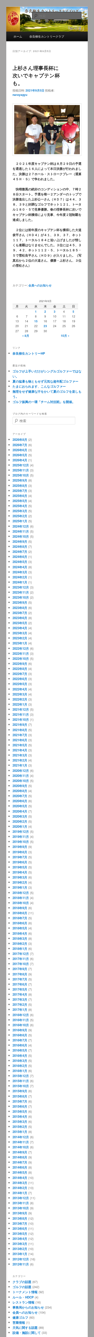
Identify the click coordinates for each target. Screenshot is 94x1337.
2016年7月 (20, 1040)
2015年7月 (20, 1101)
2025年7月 (20, 490)
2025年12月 (21, 465)
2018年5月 (20, 928)
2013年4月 (20, 1238)
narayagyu (20, 95)
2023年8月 (20, 607)
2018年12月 (21, 892)
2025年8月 (20, 485)
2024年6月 (20, 556)
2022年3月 (20, 694)
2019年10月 (21, 841)
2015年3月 (20, 1121)
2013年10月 (21, 1208)
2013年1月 (20, 1253)
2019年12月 (21, 831)
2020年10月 (21, 780)
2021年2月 (20, 760)
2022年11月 (21, 653)
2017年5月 (20, 989)
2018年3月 (20, 938)
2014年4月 (20, 1177)
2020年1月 (20, 826)
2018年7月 (20, 918)
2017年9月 (20, 968)
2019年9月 (20, 846)
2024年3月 (20, 572)
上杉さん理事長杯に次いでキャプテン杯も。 (36, 75)
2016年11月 (21, 1020)
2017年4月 (20, 994)
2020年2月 (20, 821)
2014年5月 (20, 1172)
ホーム (17, 36)
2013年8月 (20, 1218)
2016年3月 (20, 1060)
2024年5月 (20, 561)
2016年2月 (20, 1065)
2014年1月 (20, 1193)
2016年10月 (21, 1025)
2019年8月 (20, 852)
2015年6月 (20, 1106)
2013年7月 (20, 1223)
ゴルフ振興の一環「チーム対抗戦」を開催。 (44, 401)
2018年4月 (20, 933)
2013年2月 (20, 1248)
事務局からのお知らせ (28, 1307)
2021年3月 (20, 755)
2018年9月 (20, 908)
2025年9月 (20, 480)
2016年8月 (20, 1035)
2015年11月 (21, 1081)
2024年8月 (20, 546)
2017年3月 (20, 999)
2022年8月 (20, 668)
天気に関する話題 (25, 1327)
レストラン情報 (23, 1302)
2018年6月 (20, 923)
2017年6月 (20, 984)
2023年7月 (20, 612)
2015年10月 (21, 1086)
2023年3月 (20, 633)
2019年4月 (20, 872)
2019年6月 (20, 862)
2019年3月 (20, 877)
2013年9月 (20, 1213)
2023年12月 (21, 587)
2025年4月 (20, 505)
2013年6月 (20, 1228)
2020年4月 (20, 811)
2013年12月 (21, 1198)
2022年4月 (20, 689)
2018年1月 (20, 948)
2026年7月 (20, 445)
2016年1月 (20, 1070)
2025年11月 (21, 470)
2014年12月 (21, 1137)
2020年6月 (20, 801)
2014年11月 (21, 1142)
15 (36, 321)
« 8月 (25, 335)
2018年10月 (21, 902)
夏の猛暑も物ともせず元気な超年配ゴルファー (45, 381)
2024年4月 (20, 567)
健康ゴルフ (20, 1317)
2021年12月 (21, 709)
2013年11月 (21, 1203)
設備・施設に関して (27, 1332)
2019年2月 (20, 882)
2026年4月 (20, 460)
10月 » (65, 335)
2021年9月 (20, 724)
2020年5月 (20, 806)
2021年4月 (20, 750)
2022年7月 (20, 673)
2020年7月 (20, 796)
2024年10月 (21, 536)
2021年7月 (20, 735)
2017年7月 (20, 979)
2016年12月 (21, 1015)
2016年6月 (20, 1045)
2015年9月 (20, 1091)
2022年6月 (20, 678)
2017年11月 (21, 958)
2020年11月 (21, 775)
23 (45, 326)
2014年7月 (20, 1162)
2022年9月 (20, 663)
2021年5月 (20, 745)
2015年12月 (21, 1075)
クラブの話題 (22, 1281)
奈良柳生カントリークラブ (46, 36)
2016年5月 (20, 1050)
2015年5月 (20, 1111)
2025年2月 (20, 516)
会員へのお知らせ (40, 285)
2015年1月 (20, 1131)
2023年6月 (20, 618)
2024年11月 (21, 531)
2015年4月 (20, 1116)
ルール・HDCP (23, 1297)
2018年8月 (20, 913)
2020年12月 (21, 770)
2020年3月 (20, 816)
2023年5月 (20, 623)
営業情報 (19, 1322)
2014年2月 (20, 1187)
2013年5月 (20, 1233)
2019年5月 (20, 867)
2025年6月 (20, 495)
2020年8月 (20, 790)
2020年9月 (20, 785)
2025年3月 (20, 511)
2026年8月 (20, 439)
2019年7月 (20, 857)
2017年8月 (20, 974)
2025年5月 (20, 500)
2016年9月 (20, 1030)
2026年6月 (20, 450)
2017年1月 (20, 1009)
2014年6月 (20, 1167)
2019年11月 (21, 836)
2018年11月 (21, 897)
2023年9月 (20, 602)
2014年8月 (20, 1157)
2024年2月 (20, 577)
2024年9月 (20, 541)
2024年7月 (20, 551)
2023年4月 (20, 628)
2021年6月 (20, 740)
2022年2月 (20, 699)
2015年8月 (20, 1096)
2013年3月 (20, 1243)
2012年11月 (21, 1264)
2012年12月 (21, 1259)
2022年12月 (21, 648)
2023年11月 (21, 592)
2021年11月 (21, 714)
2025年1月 (20, 521)
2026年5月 (20, 455)
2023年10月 (21, 597)
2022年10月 (21, 658)
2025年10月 (21, 475)
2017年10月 (21, 963)
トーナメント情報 (25, 1292)
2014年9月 (20, 1152)
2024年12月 (21, 526)
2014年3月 (20, 1182)
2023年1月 (20, 643)
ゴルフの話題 (22, 1286)
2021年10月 (21, 719)
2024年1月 (20, 582)
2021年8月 (20, 730)
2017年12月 (21, 953)
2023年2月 (20, 638)
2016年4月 (20, 1055)
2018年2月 (20, 943)
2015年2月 (20, 1126)
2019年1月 (20, 887)
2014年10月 (21, 1147)
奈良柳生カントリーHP (29, 353)
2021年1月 (20, 765)
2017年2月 (20, 1004)
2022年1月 (20, 704)
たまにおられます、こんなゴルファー (39, 386)
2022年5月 (20, 684)
